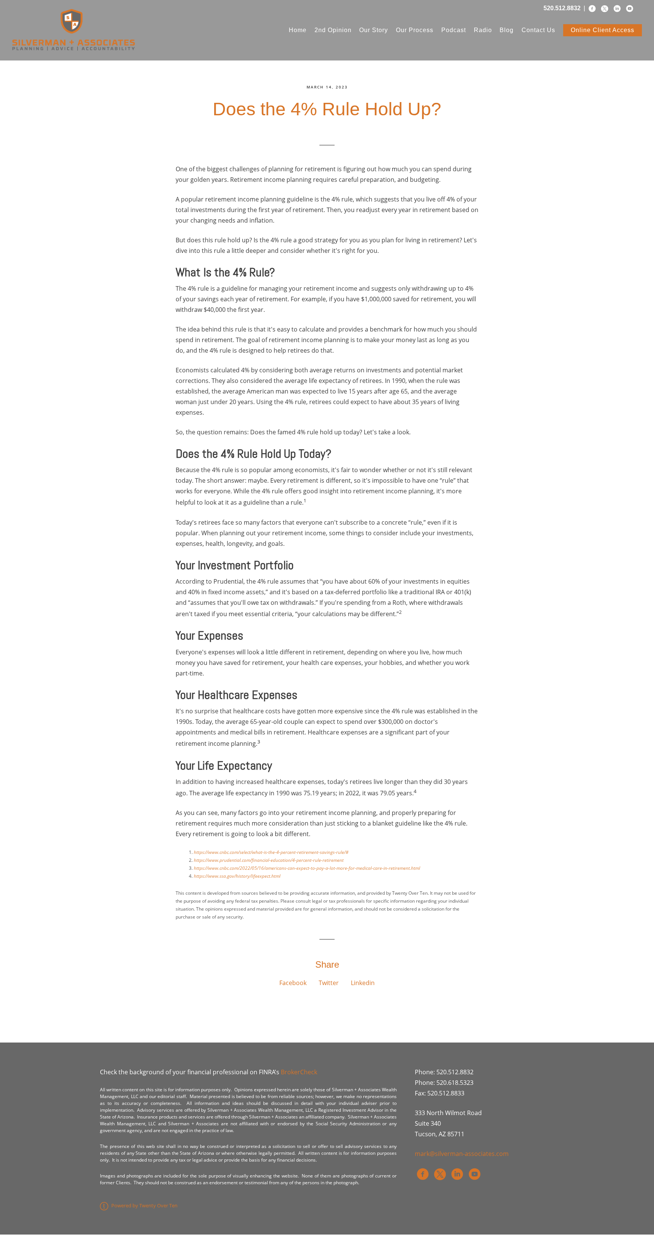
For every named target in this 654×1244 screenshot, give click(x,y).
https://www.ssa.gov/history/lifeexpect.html (237, 876)
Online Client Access (602, 30)
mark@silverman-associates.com (462, 1153)
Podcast (453, 30)
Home (298, 30)
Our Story (373, 30)
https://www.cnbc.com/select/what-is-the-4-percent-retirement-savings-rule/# (271, 852)
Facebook (293, 983)
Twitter (329, 983)
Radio (483, 30)
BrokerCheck (299, 1072)
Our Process (414, 30)
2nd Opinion (333, 30)
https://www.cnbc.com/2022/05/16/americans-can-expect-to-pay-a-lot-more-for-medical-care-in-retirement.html (307, 868)
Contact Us (538, 30)
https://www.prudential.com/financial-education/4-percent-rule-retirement (269, 860)
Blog (507, 30)
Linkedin (363, 983)
